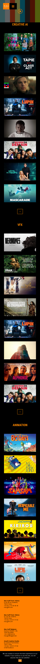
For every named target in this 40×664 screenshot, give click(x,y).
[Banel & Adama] (20, 350)
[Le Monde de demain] (20, 150)
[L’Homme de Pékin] (20, 307)
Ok (20, 660)
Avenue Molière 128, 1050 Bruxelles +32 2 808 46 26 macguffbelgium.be (11, 632)
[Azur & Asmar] (20, 551)
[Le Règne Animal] (20, 264)
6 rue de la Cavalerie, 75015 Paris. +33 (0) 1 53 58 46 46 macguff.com (11, 604)
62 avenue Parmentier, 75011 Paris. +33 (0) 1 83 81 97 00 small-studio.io (11, 644)
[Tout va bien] (20, 42)
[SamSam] (20, 486)
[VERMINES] (20, 242)
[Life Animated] (20, 572)
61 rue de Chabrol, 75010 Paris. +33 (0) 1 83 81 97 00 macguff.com (11, 618)
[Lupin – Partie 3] (20, 107)
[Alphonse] (20, 372)
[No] (37, 658)
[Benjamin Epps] (20, 128)
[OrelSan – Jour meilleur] (20, 85)
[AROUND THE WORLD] (20, 443)
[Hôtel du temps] (20, 172)
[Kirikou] (20, 529)
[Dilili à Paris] (20, 464)
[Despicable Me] (20, 508)
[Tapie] (20, 64)
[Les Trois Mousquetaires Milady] (20, 286)
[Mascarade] (20, 193)
